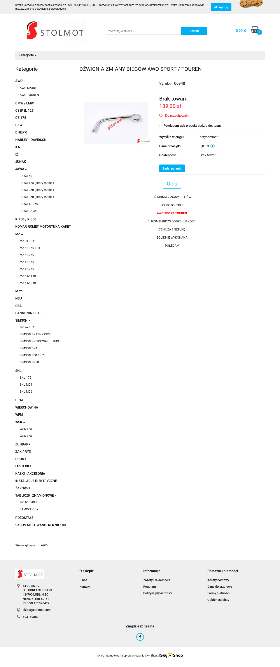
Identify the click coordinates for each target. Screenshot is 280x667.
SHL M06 (26, 391)
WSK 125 (26, 429)
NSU (18, 298)
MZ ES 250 (27, 254)
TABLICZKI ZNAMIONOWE (35, 495)
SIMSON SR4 (28, 348)
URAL (19, 400)
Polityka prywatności (157, 593)
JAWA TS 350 (29, 204)
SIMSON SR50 (29, 362)
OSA (18, 306)
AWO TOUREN (29, 95)
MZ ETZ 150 (28, 275)
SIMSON (21, 320)
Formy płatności (218, 593)
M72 (18, 291)
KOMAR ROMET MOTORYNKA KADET (43, 227)
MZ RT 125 (27, 241)
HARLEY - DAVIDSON (31, 140)
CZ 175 (20, 118)
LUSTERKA (23, 466)
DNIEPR (21, 132)
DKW (19, 125)
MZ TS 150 (27, 261)
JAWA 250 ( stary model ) (37, 190)
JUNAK (20, 162)
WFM (19, 415)
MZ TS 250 (27, 268)
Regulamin (150, 586)
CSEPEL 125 (24, 111)
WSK (19, 422)
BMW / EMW (24, 103)
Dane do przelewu (219, 586)
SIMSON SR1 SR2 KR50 (35, 334)
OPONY (20, 459)
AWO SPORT (28, 88)
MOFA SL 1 (27, 327)
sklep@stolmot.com (37, 610)
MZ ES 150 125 (30, 247)
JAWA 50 (26, 176)
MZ (18, 234)
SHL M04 (26, 384)
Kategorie (27, 55)
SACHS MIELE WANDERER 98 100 (40, 525)
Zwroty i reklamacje (156, 580)
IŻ (16, 154)
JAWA (20, 169)
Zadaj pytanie (172, 168)
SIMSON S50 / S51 (32, 355)
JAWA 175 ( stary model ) (37, 183)
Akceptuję (221, 7)
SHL (18, 371)
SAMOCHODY (29, 509)
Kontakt (84, 586)
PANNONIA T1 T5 (28, 313)
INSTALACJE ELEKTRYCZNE (36, 481)
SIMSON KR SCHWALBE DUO (39, 341)
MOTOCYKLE (29, 502)
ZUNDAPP (23, 444)
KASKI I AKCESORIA (30, 474)
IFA (17, 147)
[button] (86, 571)
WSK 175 (26, 436)
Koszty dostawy (218, 580)
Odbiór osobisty (218, 599)
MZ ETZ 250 (28, 282)
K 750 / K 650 (25, 219)
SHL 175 (25, 377)
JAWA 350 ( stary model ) (37, 197)
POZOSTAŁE (24, 518)
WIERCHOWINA (26, 407)
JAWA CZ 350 (29, 211)
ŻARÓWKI (22, 488)
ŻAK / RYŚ (23, 452)
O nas (83, 580)
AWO (19, 81)
